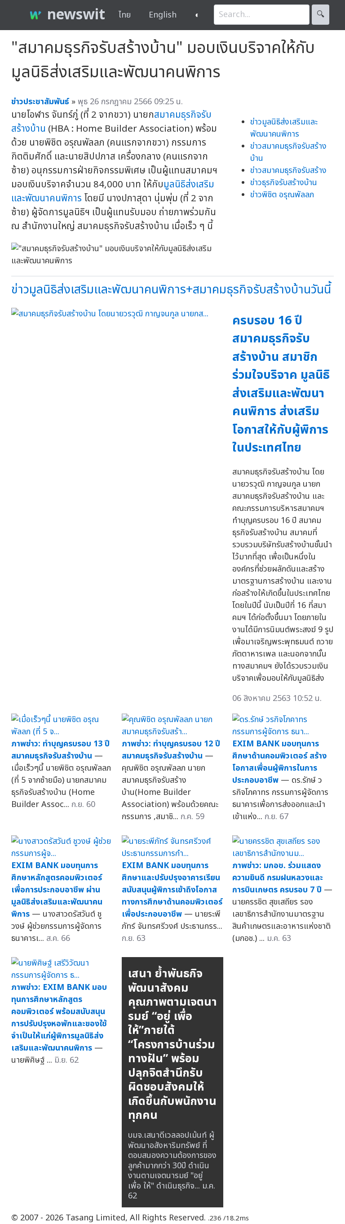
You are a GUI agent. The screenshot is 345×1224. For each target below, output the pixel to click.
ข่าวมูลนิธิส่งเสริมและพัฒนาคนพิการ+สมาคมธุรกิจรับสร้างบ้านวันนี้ (171, 289)
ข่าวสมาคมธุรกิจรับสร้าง (288, 170)
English (163, 15)
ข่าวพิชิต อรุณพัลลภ (282, 195)
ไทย (125, 15)
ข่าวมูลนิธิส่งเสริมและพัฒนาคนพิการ (284, 128)
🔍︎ (320, 15)
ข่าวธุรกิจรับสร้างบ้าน (283, 183)
